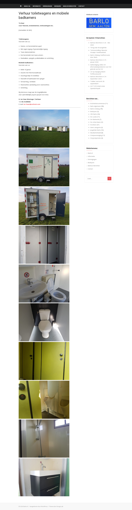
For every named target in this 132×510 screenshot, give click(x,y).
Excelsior (93, 125)
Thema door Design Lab (56, 506)
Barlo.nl (27, 6)
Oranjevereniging (96, 135)
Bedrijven (57, 6)
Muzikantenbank (95, 133)
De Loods (93, 117)
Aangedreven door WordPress (39, 506)
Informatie (36, 6)
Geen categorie (95, 127)
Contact (81, 6)
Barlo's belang (95, 109)
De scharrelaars (95, 122)
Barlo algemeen (95, 106)
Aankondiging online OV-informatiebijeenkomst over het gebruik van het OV (100, 67)
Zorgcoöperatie (95, 138)
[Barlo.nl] (21, 6)
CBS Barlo (93, 114)
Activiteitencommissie (97, 103)
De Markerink (94, 119)
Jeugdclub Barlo (95, 130)
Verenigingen (47, 6)
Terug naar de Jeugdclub (98, 47)
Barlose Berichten (69, 6)
